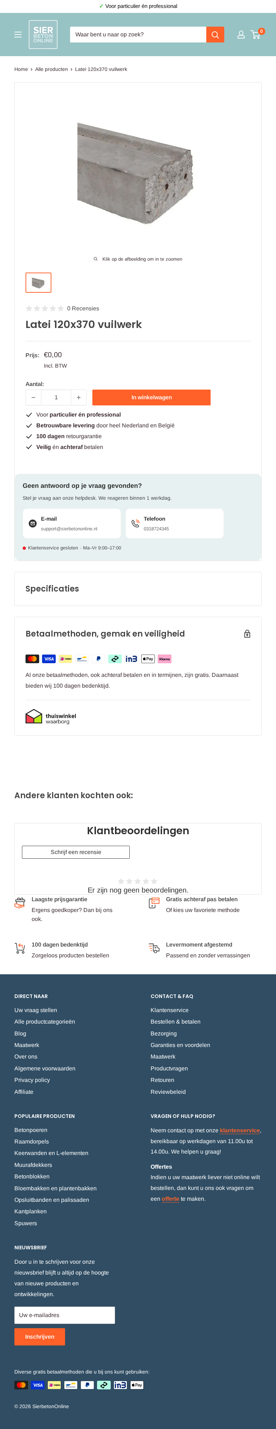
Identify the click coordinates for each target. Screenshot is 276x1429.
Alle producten (51, 69)
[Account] (241, 35)
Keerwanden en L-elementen (51, 1153)
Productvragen (169, 1068)
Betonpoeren (30, 1130)
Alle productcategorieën (44, 1022)
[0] (255, 34)
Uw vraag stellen (35, 1010)
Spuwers (25, 1223)
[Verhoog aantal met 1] (78, 397)
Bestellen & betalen (176, 1022)
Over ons (25, 1056)
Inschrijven (39, 1337)
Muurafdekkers (33, 1165)
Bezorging (164, 1033)
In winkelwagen (152, 397)
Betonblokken (32, 1176)
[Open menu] (18, 34)
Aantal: (35, 384)
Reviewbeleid (168, 1092)
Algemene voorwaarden (44, 1068)
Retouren (162, 1080)
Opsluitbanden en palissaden (51, 1200)
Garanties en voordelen (180, 1045)
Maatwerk (26, 1045)
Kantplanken (30, 1211)
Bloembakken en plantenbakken (55, 1188)
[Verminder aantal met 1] (33, 397)
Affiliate (23, 1092)
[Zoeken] (215, 34)
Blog (20, 1033)
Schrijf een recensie (76, 852)
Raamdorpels (31, 1141)
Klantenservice (170, 1010)
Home (21, 69)
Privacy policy (32, 1080)
